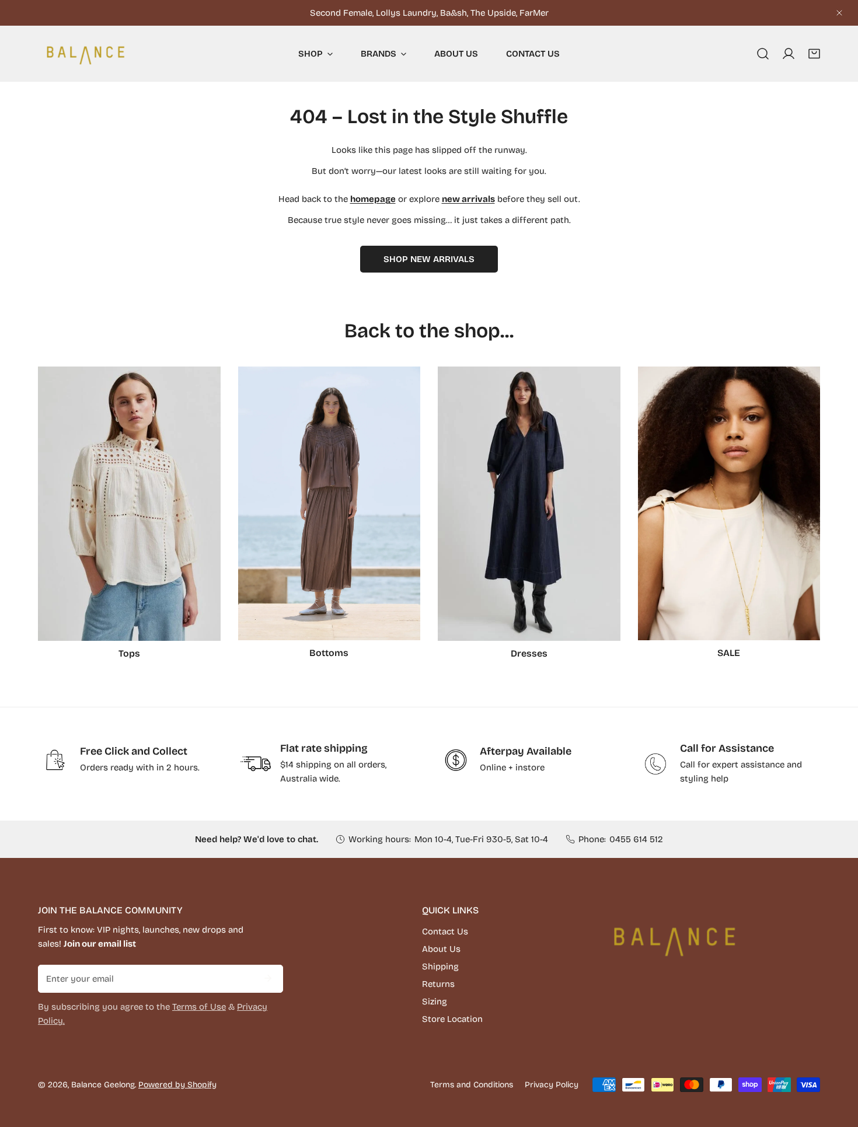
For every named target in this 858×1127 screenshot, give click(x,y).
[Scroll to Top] (837, 1065)
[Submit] (268, 978)
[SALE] (729, 503)
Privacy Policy (551, 1085)
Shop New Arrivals (429, 259)
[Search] (763, 54)
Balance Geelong (103, 1085)
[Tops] (129, 504)
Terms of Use (199, 1007)
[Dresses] (529, 504)
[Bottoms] (329, 503)
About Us (441, 949)
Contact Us (445, 931)
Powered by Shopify (177, 1085)
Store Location (452, 1019)
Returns (438, 984)
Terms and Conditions (471, 1085)
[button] (814, 54)
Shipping (440, 966)
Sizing (434, 1001)
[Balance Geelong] (84, 53)
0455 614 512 (636, 839)
